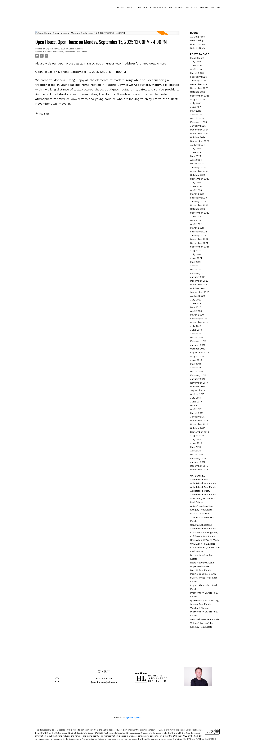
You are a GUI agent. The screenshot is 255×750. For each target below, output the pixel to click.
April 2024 (196, 160)
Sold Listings (197, 48)
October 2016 (197, 428)
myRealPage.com (133, 717)
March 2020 (197, 314)
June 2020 (196, 303)
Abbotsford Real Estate (203, 487)
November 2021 (199, 243)
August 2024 (197, 144)
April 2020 (196, 311)
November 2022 (199, 205)
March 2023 (197, 193)
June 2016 (196, 443)
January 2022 (198, 235)
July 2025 (195, 103)
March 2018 (196, 371)
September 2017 (199, 390)
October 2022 (197, 208)
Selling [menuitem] (215, 7)
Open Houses (197, 44)
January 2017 (198, 416)
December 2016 (199, 420)
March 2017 (196, 413)
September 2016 (199, 431)
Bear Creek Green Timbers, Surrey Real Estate (202, 517)
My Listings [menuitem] (176, 7)
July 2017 (195, 397)
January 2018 (197, 379)
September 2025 (199, 95)
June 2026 (196, 65)
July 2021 (195, 254)
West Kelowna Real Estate (204, 619)
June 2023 (196, 186)
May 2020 (195, 307)
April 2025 (196, 114)
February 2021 (198, 273)
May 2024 (195, 156)
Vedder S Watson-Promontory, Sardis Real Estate (203, 612)
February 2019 (198, 341)
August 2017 (197, 394)
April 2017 (196, 409)
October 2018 (197, 348)
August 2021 (197, 250)
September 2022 (199, 212)
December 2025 (199, 84)
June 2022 (196, 216)
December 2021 (199, 239)
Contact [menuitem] (142, 7)
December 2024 (199, 129)
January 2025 (198, 125)
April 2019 (195, 333)
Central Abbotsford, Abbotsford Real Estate (66, 52)
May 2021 (195, 261)
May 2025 (195, 110)
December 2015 (199, 465)
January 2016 (197, 462)
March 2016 (196, 454)
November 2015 (199, 469)
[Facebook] (57, 680)
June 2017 (196, 401)
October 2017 (197, 386)
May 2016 (195, 447)
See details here (154, 63)
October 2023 (197, 175)
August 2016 (197, 435)
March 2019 (196, 337)
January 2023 (198, 201)
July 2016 (195, 439)
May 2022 (195, 220)
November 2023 (199, 171)
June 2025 (196, 107)
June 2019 (196, 329)
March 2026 (197, 73)
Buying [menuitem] (204, 7)
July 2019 (195, 326)
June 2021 (196, 258)
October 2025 (197, 91)
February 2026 (198, 76)
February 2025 (198, 122)
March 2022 (197, 227)
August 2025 (197, 99)
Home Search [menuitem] (158, 7)
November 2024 (199, 133)
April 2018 (195, 367)
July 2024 (195, 148)
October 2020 (198, 288)
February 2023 (198, 197)
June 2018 (196, 360)
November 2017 (199, 382)
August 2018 (197, 356)
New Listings (197, 40)
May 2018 (195, 363)
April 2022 (196, 224)
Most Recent (197, 58)
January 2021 (197, 277)
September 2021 (199, 246)
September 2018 (199, 352)
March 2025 (197, 118)
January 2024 (198, 167)
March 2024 (197, 163)
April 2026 (196, 69)
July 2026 (195, 61)
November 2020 (199, 284)
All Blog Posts (198, 36)
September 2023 (199, 178)
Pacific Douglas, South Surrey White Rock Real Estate (203, 577)
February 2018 (198, 375)
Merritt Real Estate (200, 570)
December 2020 (199, 280)
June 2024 (196, 152)
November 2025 (199, 88)
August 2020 (197, 295)
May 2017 (195, 405)
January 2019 (197, 345)
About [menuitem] (130, 7)
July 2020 (195, 299)
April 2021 (195, 265)
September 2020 (199, 292)
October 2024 (198, 137)
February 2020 (198, 318)
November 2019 (199, 322)
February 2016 (198, 458)
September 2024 (199, 141)
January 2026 (198, 80)
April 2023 (196, 190)
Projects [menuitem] (191, 7)
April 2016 (195, 450)
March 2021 (196, 269)
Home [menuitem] (120, 7)
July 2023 (195, 182)
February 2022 (198, 231)
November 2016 (199, 424)
